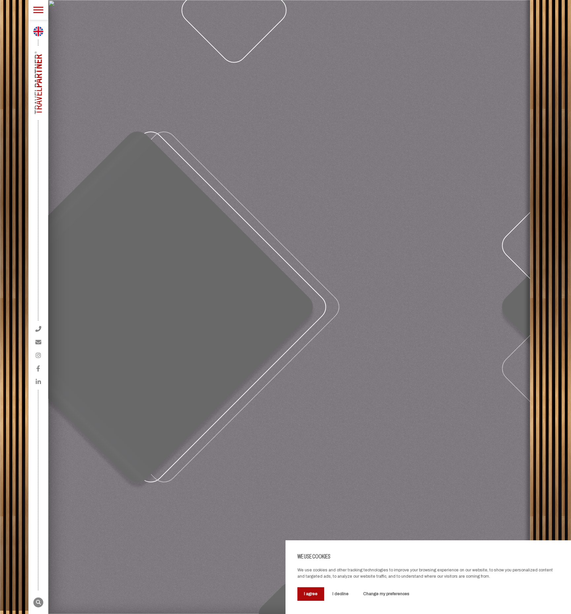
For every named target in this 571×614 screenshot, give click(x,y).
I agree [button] (311, 594)
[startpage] (38, 83)
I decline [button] (340, 594)
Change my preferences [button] (386, 594)
